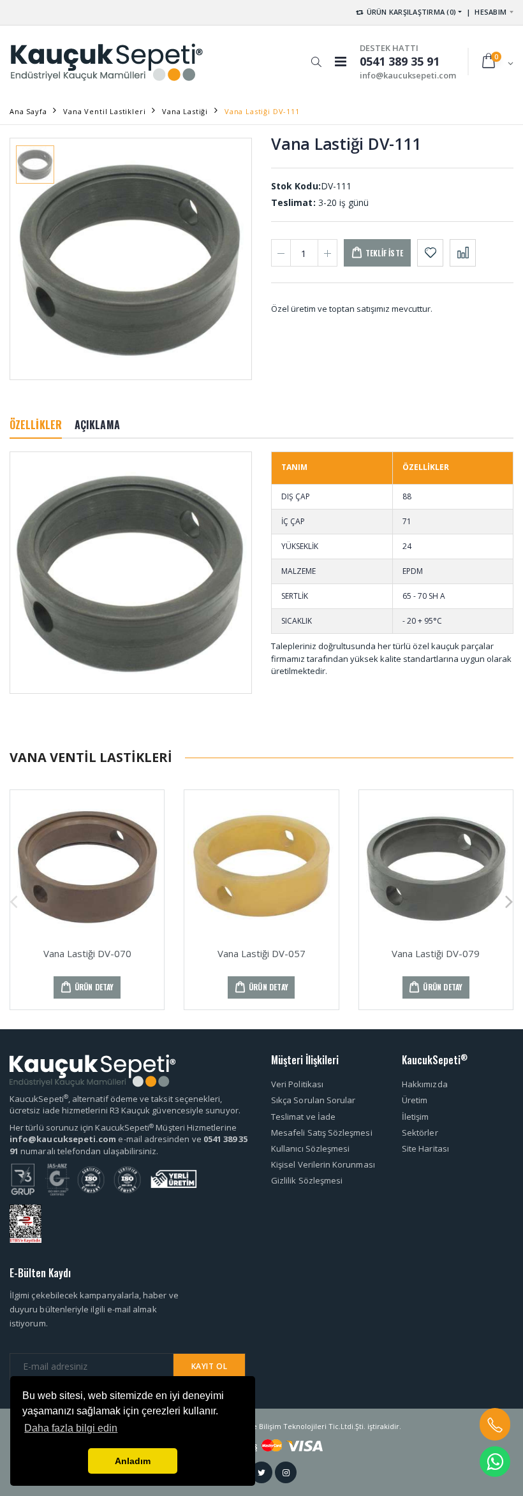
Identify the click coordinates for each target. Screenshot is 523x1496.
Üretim (414, 1100)
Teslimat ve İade (303, 1116)
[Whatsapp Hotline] (495, 1461)
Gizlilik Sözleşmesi (307, 1180)
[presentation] (14, 900)
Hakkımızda (425, 1084)
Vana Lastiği (185, 111)
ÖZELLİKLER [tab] (36, 424)
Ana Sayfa (28, 111)
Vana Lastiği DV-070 (87, 953)
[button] (316, 55)
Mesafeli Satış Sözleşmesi (321, 1132)
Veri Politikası (297, 1084)
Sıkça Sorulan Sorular (313, 1100)
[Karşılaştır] (463, 253)
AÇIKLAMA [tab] (97, 424)
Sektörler (420, 1132)
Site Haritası (425, 1148)
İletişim (415, 1116)
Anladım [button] (133, 1461)
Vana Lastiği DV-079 (436, 953)
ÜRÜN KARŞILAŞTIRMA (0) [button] (410, 12)
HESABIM (490, 12)
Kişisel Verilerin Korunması (323, 1164)
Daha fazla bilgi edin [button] (70, 1428)
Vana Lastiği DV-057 (261, 953)
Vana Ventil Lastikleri (104, 111)
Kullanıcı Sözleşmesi (310, 1148)
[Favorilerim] (430, 253)
